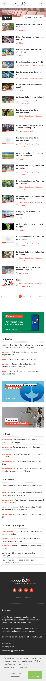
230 (31, 296)
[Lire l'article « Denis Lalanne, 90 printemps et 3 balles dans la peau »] (8, 128)
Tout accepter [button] (35, 675)
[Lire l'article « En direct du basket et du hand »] (8, 99)
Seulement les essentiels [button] (15, 675)
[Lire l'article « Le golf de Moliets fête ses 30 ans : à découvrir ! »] (8, 155)
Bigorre (22, 30)
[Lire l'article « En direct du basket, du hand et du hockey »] (8, 168)
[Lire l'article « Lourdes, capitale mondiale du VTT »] (8, 27)
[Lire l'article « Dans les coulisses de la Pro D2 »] (8, 64)
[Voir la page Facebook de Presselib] (14, 590)
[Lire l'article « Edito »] (8, 282)
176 (15, 296)
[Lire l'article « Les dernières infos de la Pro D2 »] (8, 74)
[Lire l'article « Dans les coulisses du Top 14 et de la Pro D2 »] (8, 183)
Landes (40, 66)
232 (40, 296)
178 (24, 296)
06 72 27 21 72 (8, 646)
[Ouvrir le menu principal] (4, 4)
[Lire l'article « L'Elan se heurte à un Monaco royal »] (8, 87)
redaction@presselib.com (13, 650)
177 (20, 296)
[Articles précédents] (1, 296)
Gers (20, 218)
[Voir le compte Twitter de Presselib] (20, 590)
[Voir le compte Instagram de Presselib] (31, 590)
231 (35, 296)
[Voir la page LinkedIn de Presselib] (26, 590)
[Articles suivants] (44, 296)
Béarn (21, 43)
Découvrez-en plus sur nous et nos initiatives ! (22, 637)
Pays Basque (23, 66)
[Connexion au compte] (41, 4)
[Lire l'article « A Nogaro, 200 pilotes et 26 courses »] (8, 214)
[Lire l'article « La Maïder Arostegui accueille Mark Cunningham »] (8, 270)
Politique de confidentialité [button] (15, 667)
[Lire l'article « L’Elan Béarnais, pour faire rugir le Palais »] (8, 39)
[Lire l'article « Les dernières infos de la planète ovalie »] (8, 112)
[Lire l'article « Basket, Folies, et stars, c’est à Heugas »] (8, 226)
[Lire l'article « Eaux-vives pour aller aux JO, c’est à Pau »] (8, 52)
